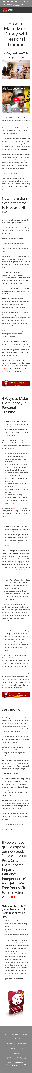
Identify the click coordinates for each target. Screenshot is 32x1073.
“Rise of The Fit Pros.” (17, 570)
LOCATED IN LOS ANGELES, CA (18, 1065)
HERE (21, 688)
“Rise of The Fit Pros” (17, 508)
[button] (27, 9)
